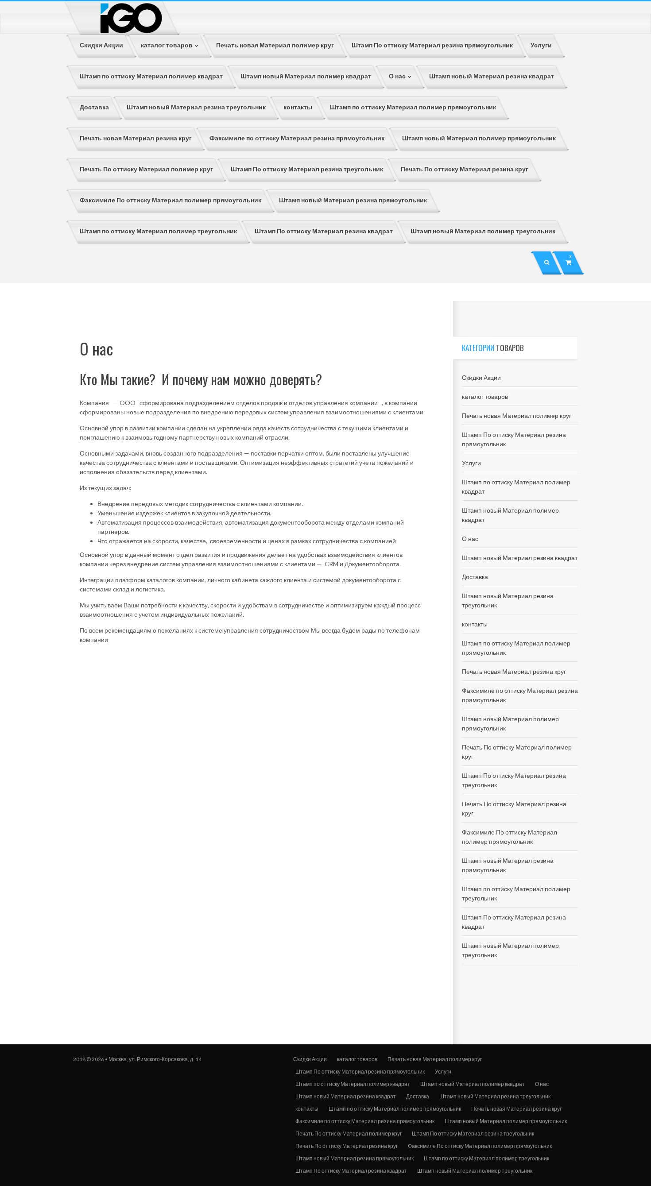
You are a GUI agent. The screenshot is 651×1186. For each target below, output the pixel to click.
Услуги (471, 463)
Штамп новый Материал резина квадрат (519, 557)
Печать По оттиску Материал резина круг (346, 1146)
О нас (470, 538)
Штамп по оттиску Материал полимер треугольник (486, 1158)
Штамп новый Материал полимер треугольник (474, 1170)
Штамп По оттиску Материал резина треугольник (473, 1133)
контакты (475, 624)
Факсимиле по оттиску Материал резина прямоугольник (364, 1121)
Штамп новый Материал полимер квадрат (472, 1084)
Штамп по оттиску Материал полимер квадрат (352, 1084)
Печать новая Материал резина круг (514, 671)
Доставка (475, 576)
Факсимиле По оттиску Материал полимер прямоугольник (480, 1146)
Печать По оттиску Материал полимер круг (348, 1133)
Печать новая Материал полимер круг (516, 415)
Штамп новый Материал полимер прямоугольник (506, 1121)
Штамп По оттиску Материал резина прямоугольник (360, 1071)
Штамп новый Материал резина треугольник (494, 1096)
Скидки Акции (481, 377)
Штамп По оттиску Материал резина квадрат (351, 1170)
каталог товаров (485, 396)
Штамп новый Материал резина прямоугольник (354, 1158)
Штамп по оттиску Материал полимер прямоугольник (395, 1108)
